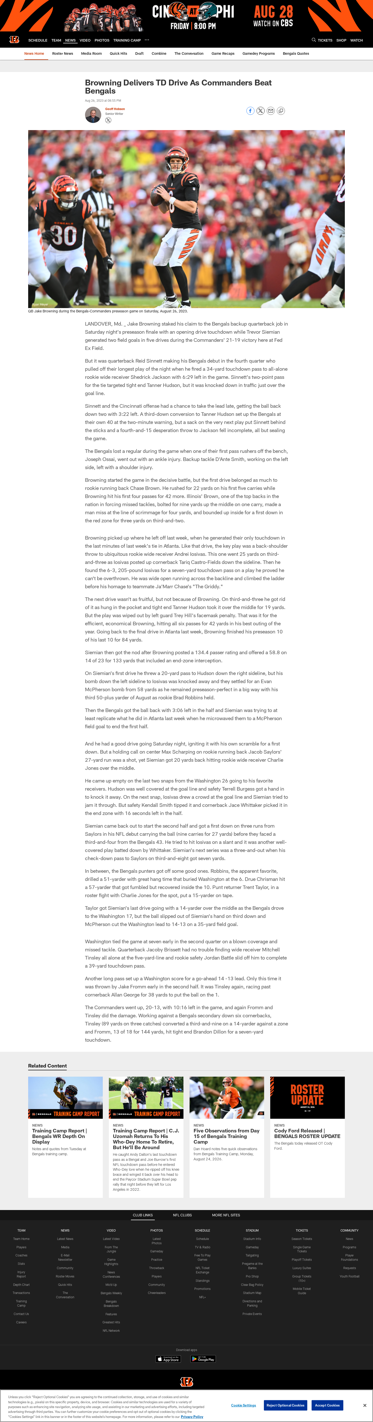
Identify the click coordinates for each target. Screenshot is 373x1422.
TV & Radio (202, 1247)
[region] (186, 1406)
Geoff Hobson (115, 109)
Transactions (21, 1292)
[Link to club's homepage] (14, 39)
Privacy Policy (192, 1417)
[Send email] (271, 113)
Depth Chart (21, 1284)
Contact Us (21, 1314)
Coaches (21, 1255)
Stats (21, 1263)
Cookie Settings (243, 1405)
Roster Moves (65, 1276)
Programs (349, 1247)
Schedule (202, 1238)
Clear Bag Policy (252, 1284)
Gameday (156, 1251)
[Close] (364, 1405)
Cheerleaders (157, 1292)
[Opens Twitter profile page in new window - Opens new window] (108, 120)
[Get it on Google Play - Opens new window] (203, 1361)
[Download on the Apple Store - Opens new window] (168, 1359)
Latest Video (111, 1238)
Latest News (65, 1238)
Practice (156, 1259)
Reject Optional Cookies (285, 1405)
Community (65, 1268)
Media (65, 1247)
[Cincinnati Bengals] (186, 1382)
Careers (21, 1322)
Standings (203, 1280)
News (349, 1238)
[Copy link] (281, 111)
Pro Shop (252, 1276)
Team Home (21, 1238)
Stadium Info (252, 1238)
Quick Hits (65, 1284)
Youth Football (350, 1276)
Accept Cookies (327, 1405)
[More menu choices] (147, 40)
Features (111, 1314)
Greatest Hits (111, 1322)
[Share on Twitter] (261, 113)
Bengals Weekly (111, 1293)
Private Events (252, 1314)
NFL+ (202, 1297)
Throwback (156, 1268)
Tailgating (252, 1255)
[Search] (314, 39)
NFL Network (111, 1330)
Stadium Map (252, 1292)
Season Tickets (302, 1238)
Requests (349, 1268)
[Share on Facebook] (250, 113)
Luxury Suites (302, 1268)
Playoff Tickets (302, 1259)
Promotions (202, 1288)
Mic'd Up (111, 1284)
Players (21, 1247)
